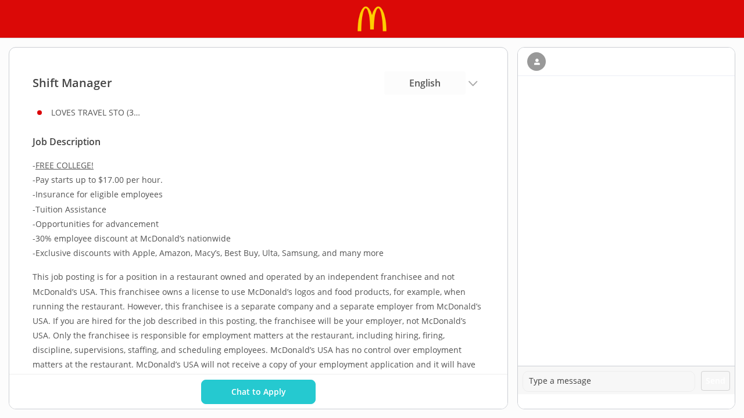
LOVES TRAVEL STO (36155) (97, 112)
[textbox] (609, 381)
